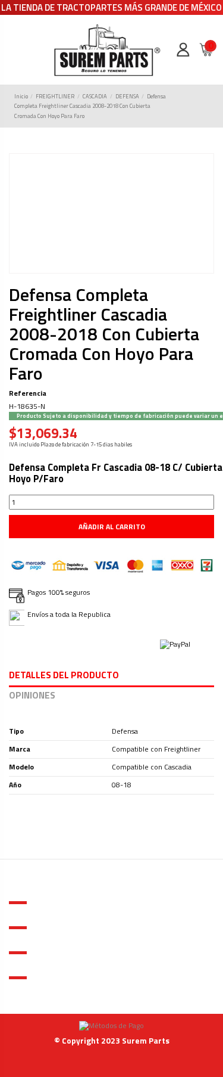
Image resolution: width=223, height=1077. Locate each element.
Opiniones (32, 696)
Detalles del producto (64, 676)
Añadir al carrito (111, 526)
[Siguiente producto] (204, 106)
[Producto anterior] (195, 106)
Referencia (27, 394)
